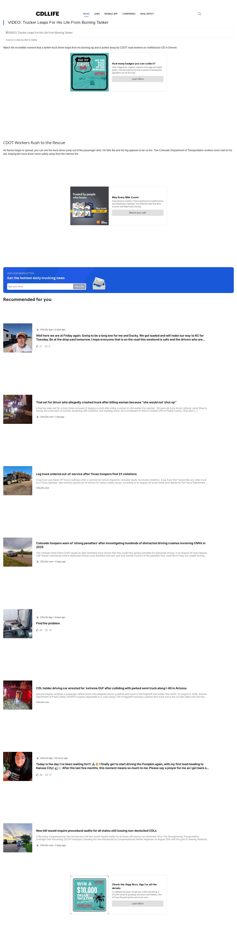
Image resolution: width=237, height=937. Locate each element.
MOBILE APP (111, 13)
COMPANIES (128, 13)
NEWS (86, 13)
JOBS (97, 13)
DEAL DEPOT (147, 13)
